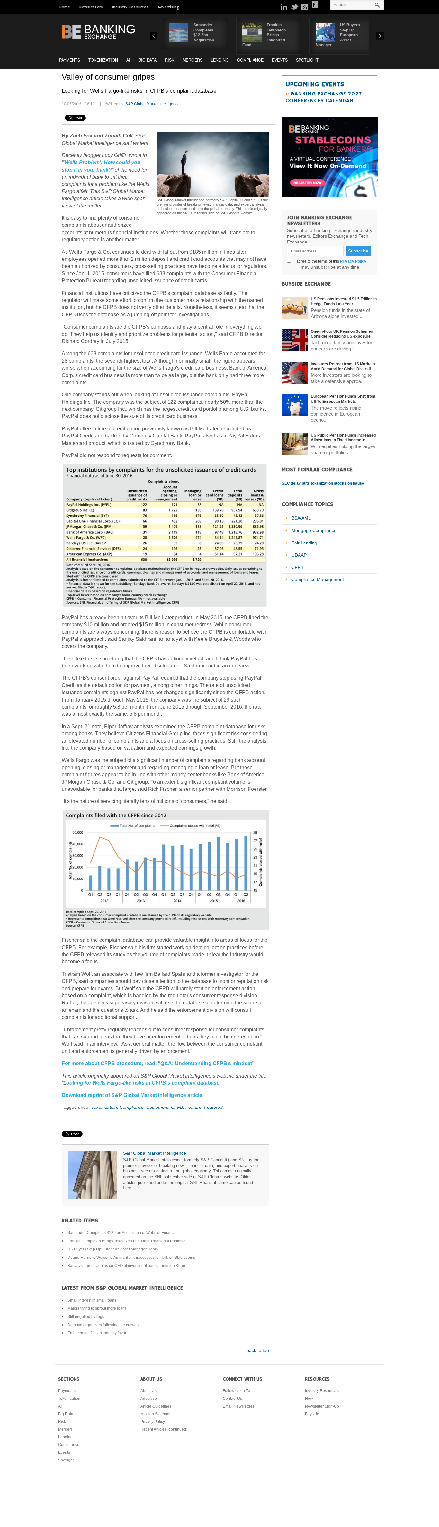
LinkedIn (284, 6)
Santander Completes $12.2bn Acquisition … (206, 32)
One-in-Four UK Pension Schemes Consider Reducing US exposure (342, 334)
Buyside (312, 1414)
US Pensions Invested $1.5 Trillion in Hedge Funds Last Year (344, 301)
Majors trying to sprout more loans (97, 1308)
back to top (257, 1350)
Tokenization (103, 60)
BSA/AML (301, 518)
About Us (148, 1391)
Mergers (192, 60)
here (127, 1188)
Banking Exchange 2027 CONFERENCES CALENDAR (323, 97)
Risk (169, 60)
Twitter (294, 6)
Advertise (148, 1398)
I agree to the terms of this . (329, 261)
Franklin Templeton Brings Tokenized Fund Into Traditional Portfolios (126, 1241)
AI (128, 60)
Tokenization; (105, 1107)
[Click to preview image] (213, 164)
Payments (69, 60)
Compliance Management (317, 579)
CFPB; (178, 1107)
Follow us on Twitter (240, 1391)
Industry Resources (130, 7)
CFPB (297, 567)
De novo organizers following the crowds (103, 1325)
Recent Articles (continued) (163, 1429)
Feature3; (214, 1107)
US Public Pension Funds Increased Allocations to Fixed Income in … (343, 438)
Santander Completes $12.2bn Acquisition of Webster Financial (122, 1233)
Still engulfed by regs (85, 1316)
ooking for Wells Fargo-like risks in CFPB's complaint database (143, 1083)
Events (280, 60)
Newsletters (91, 7)
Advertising (168, 7)
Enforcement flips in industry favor (96, 1333)
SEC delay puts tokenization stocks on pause (323, 483)
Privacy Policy (353, 261)
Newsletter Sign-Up (322, 1406)
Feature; (194, 1107)
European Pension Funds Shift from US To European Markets (343, 399)
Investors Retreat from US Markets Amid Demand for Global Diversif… (343, 366)
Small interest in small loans (91, 1300)
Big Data (148, 60)
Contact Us (232, 1398)
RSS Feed (304, 6)
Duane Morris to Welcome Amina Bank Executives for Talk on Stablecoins (131, 1257)
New (309, 1398)
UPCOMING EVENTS (314, 84)
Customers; (158, 1107)
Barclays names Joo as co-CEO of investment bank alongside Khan (126, 1265)
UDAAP (299, 555)
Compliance (250, 60)
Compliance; (133, 1107)
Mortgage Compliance (313, 530)
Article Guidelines (155, 1406)
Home (64, 7)
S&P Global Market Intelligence (152, 104)
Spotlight (307, 60)
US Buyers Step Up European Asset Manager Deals (112, 1249)
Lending (220, 60)
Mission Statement (156, 1414)
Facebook (314, 4)
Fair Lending (304, 542)
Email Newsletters (238, 1406)
